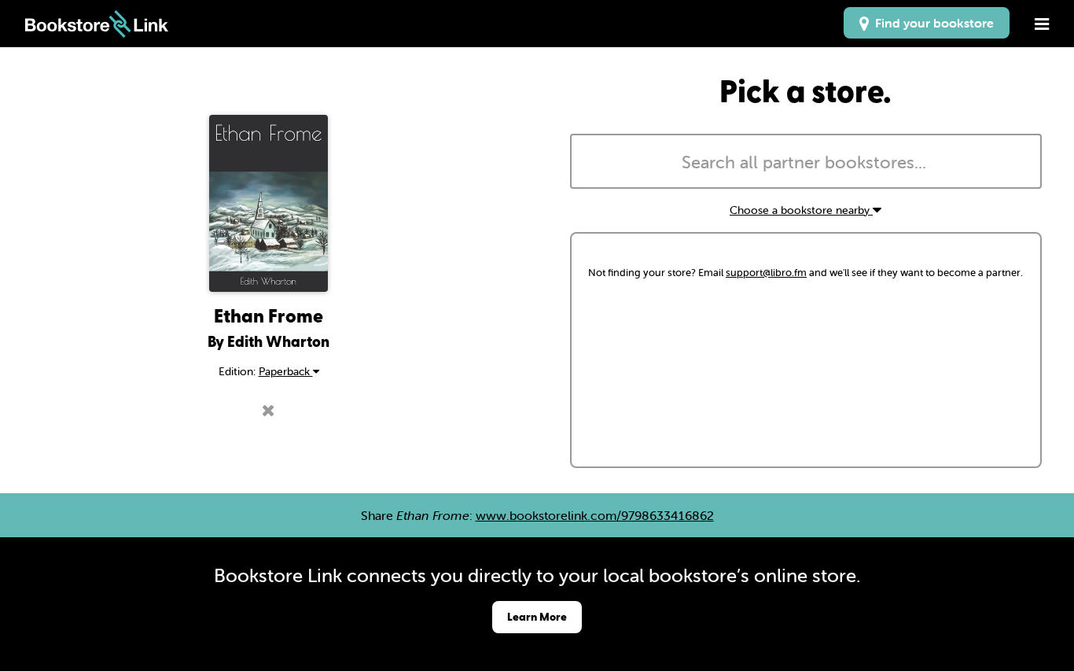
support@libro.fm (766, 272)
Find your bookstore (931, 23)
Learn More (537, 616)
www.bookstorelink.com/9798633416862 (595, 515)
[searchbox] (806, 162)
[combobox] (806, 161)
